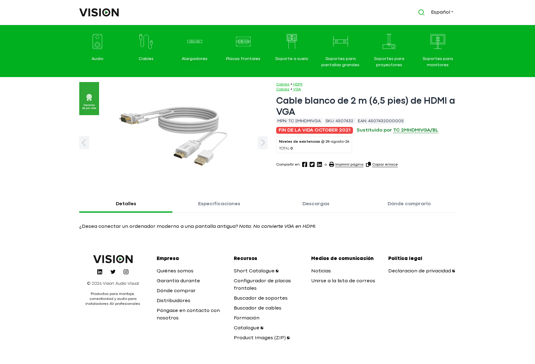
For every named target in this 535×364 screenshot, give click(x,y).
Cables (282, 84)
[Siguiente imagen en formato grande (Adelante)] (263, 142)
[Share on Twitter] (312, 164)
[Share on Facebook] (304, 164)
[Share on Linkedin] (319, 164)
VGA (297, 89)
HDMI (297, 84)
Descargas (315, 204)
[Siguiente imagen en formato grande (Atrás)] (84, 142)
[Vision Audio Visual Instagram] (126, 272)
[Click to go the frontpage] (99, 12)
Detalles (126, 204)
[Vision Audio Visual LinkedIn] (99, 272)
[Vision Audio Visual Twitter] (113, 272)
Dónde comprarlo (409, 204)
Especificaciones (219, 204)
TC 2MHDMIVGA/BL (415, 130)
